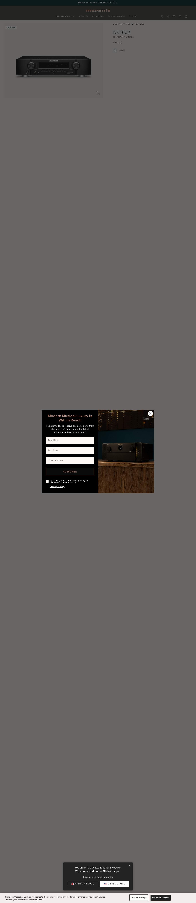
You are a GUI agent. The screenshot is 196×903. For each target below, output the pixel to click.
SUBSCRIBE (70, 472)
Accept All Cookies (160, 897)
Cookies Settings (138, 897)
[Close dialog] (129, 865)
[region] (98, 898)
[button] (114, 884)
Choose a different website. (98, 877)
